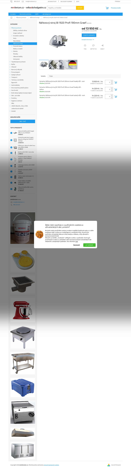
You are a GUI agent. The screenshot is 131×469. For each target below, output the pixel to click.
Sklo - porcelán (15, 96)
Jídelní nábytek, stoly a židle (19, 106)
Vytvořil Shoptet (116, 465)
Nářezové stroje (18, 44)
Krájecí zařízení (17, 33)
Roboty (15, 51)
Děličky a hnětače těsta (20, 31)
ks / (23, 121)
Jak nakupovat (52, 1)
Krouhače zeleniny (18, 36)
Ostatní (13, 111)
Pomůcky (14, 98)
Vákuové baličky (18, 57)
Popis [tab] (51, 76)
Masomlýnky (16, 41)
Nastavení (76, 245)
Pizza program (15, 72)
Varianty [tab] (43, 76)
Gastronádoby (15, 85)
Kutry (14, 38)
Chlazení (13, 67)
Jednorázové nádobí (17, 109)
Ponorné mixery (17, 46)
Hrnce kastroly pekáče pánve (19, 88)
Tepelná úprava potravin (18, 62)
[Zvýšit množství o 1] (112, 81)
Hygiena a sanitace (16, 101)
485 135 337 (16, 205)
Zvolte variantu (89, 35)
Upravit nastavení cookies (51, 465)
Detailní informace (87, 40)
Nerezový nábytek (16, 70)
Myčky (13, 64)
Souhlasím (90, 245)
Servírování (14, 90)
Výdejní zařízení (15, 75)
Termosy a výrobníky (17, 80)
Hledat (80, 8)
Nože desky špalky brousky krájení (21, 93)
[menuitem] (13, 14)
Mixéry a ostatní (17, 49)
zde (76, 241)
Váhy (12, 103)
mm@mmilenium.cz (18, 202)
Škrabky (15, 54)
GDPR (77, 1)
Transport (14, 77)
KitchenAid (16, 59)
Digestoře (14, 83)
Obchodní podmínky (66, 1)
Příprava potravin (16, 28)
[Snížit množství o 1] (112, 83)
